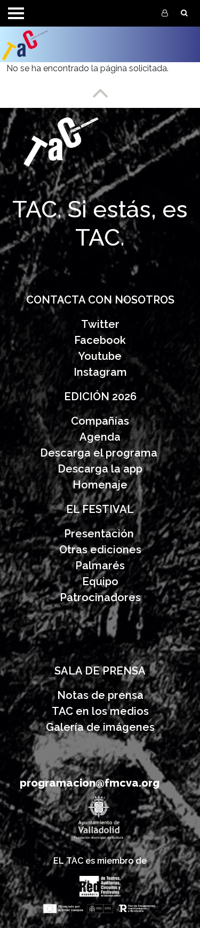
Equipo (100, 581)
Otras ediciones (100, 549)
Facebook (100, 340)
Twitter (100, 324)
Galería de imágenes (100, 727)
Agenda (100, 437)
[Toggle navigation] (16, 13)
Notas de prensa (100, 695)
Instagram (100, 372)
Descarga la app (100, 468)
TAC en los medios (100, 711)
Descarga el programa (100, 452)
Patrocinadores (100, 597)
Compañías (100, 421)
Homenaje (100, 484)
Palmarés (100, 565)
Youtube (100, 356)
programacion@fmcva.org (89, 783)
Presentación (100, 533)
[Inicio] (49, 44)
